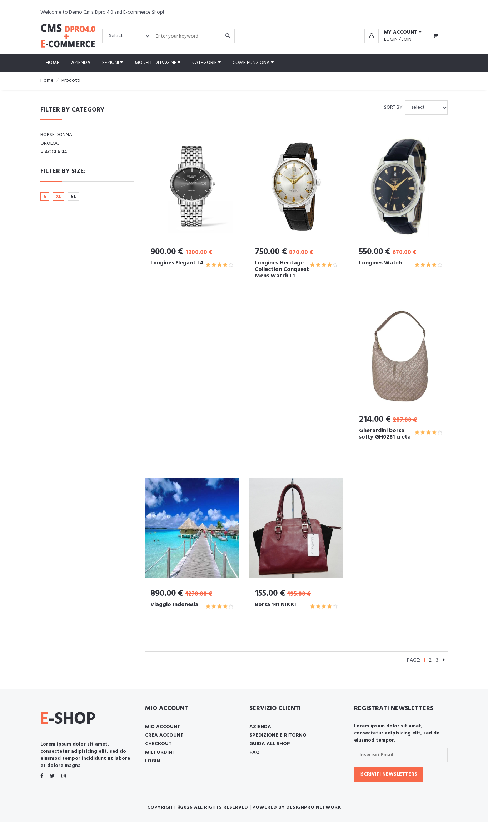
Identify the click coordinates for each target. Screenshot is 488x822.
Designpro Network (313, 807)
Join (407, 39)
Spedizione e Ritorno (278, 735)
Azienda (80, 63)
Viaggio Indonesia (174, 604)
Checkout (158, 744)
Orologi (50, 143)
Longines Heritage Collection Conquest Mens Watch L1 (282, 269)
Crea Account (164, 735)
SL (73, 197)
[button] (393, 32)
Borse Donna (56, 135)
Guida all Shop (269, 744)
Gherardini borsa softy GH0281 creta (385, 434)
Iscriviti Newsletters (388, 774)
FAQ (254, 752)
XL (58, 197)
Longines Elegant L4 (177, 263)
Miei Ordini (159, 752)
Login (391, 39)
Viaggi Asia (53, 152)
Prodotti (70, 80)
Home (52, 63)
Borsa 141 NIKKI (275, 604)
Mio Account (162, 727)
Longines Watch (380, 263)
